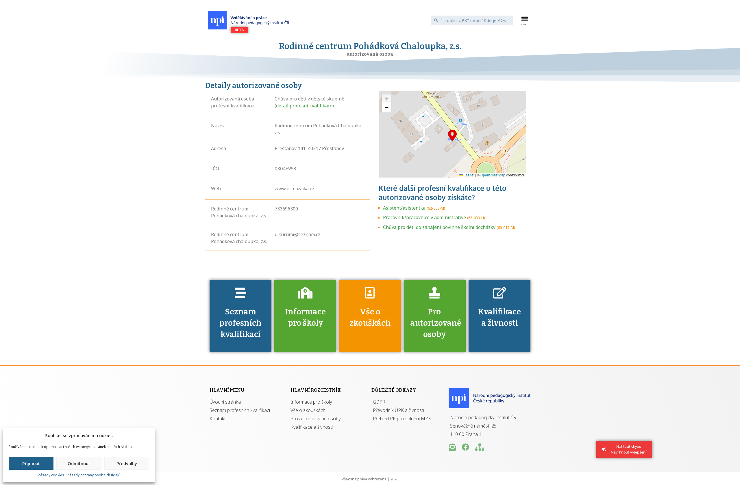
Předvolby (126, 463)
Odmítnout (79, 463)
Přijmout (31, 463)
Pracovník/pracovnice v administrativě (424, 217)
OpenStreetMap (492, 174)
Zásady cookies (51, 475)
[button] (524, 20)
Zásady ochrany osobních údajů (93, 475)
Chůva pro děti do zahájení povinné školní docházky (439, 227)
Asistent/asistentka (404, 208)
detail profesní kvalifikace (304, 105)
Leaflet (468, 174)
